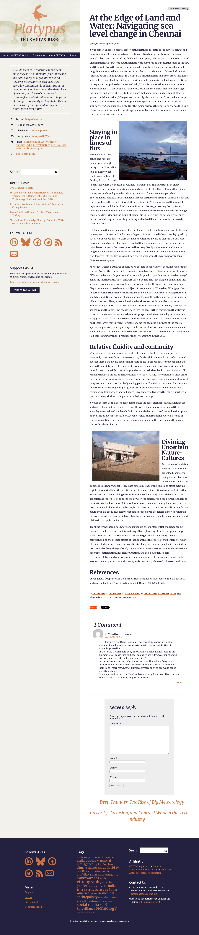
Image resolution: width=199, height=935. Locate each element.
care (111, 864)
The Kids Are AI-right (21, 187)
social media (88, 904)
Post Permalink (98, 593)
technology (106, 908)
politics (85, 901)
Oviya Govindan (98, 44)
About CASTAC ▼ (57, 55)
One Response (115, 593)
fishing (173, 593)
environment (163, 593)
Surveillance (86, 908)
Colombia (102, 868)
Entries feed (31, 902)
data (79, 871)
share (94, 607)
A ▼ (73, 55)
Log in (28, 897)
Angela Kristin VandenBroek (118, 921)
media (97, 893)
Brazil (106, 864)
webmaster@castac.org (144, 893)
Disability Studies (97, 875)
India (179, 593)
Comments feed (33, 906)
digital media (101, 871)
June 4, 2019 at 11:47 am (114, 637)
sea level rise (108, 597)
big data (98, 864)
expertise (107, 882)
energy (116, 875)
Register (29, 892)
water (116, 597)
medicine (101, 897)
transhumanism (83, 912)
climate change (150, 593)
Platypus (40, 29)
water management (128, 597)
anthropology (88, 860)
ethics (104, 878)
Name (113, 758)
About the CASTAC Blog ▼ (15, 55)
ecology (108, 874)
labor (105, 890)
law (91, 894)
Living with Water (132, 593)
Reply (180, 682)
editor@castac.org (149, 902)
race (102, 901)
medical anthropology (95, 895)
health (103, 886)
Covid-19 (113, 867)
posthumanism (94, 901)
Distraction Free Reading (178, 9)
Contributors (38, 55)
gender (82, 886)
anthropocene (107, 857)
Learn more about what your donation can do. (34, 282)
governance (94, 886)
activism (81, 857)
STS (103, 904)
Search (15, 172)
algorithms (92, 857)
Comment (115, 723)
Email (113, 767)
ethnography (89, 881)
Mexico (109, 897)
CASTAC (133, 866)
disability (83, 874)
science (108, 901)
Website (114, 777)
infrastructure (96, 597)
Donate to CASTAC (25, 290)
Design (86, 871)
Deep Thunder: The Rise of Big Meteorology (139, 802)
